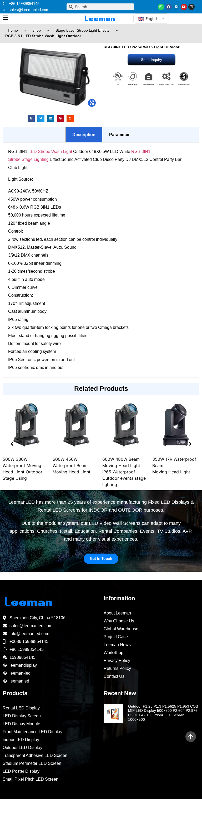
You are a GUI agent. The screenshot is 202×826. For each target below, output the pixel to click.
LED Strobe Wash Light (50, 151)
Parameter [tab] (119, 134)
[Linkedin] (176, 7)
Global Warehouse (121, 629)
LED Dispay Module (21, 724)
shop (37, 30)
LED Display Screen (22, 716)
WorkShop (113, 652)
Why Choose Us (119, 621)
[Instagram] (191, 7)
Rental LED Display (21, 708)
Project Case (116, 637)
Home (13, 30)
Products (15, 693)
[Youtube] (184, 7)
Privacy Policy (117, 660)
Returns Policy (117, 668)
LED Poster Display (21, 771)
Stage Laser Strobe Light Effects (82, 30)
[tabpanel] (101, 259)
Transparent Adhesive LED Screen (35, 755)
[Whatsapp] (161, 7)
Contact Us (114, 676)
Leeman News (117, 644)
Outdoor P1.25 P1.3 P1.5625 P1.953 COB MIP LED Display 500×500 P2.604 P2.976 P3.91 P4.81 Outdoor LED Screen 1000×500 (163, 713)
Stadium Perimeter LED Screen (32, 763)
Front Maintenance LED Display (32, 731)
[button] (31, 118)
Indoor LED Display (21, 739)
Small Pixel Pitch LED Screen (30, 779)
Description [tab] (83, 134)
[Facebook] (168, 7)
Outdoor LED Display (22, 747)
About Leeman (117, 613)
